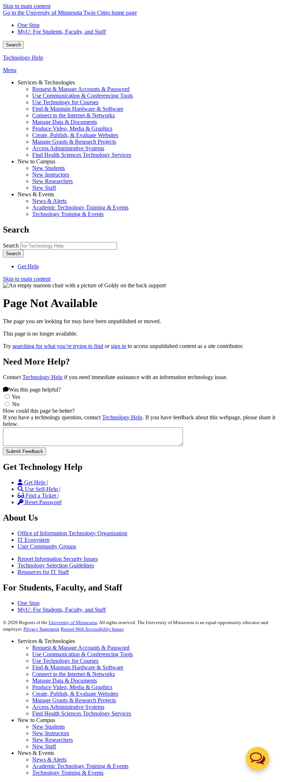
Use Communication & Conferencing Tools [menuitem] (82, 95)
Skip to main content (26, 6)
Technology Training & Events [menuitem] (68, 214)
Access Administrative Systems (68, 707)
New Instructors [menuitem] (50, 174)
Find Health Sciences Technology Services (81, 713)
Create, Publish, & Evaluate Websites (75, 694)
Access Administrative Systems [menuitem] (68, 148)
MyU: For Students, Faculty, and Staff (62, 32)
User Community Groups (47, 546)
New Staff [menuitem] (44, 188)
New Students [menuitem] (48, 168)
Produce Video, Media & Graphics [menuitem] (72, 128)
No (15, 404)
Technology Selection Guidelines (56, 565)
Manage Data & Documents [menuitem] (64, 122)
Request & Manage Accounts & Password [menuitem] (81, 89)
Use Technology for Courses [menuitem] (65, 102)
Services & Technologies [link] (46, 82)
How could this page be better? (39, 411)
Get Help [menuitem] (28, 266)
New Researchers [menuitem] (52, 181)
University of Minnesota (73, 622)
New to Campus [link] (36, 161)
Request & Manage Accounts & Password (81, 648)
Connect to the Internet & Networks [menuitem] (73, 115)
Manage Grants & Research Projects (74, 700)
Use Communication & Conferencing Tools (82, 654)
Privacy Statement (41, 629)
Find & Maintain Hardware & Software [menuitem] (77, 109)
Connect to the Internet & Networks (73, 674)
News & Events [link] (36, 194)
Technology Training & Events (68, 773)
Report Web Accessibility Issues (92, 629)
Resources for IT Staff (43, 572)
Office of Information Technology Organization (72, 533)
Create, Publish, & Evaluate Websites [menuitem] (75, 135)
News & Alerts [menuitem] (49, 201)
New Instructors (50, 733)
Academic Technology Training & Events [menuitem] (80, 207)
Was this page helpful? (35, 389)
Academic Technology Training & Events (80, 766)
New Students (48, 727)
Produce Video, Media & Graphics (72, 687)
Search (13, 45)
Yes (16, 397)
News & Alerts (49, 759)
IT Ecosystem (33, 540)
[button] (257, 758)
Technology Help (23, 57)
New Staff (44, 746)
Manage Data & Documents (64, 680)
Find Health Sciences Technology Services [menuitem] (81, 155)
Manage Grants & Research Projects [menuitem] (74, 142)
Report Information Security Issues (58, 559)
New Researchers (52, 740)
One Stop (29, 25)
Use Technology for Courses (65, 661)
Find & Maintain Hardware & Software (77, 667)
